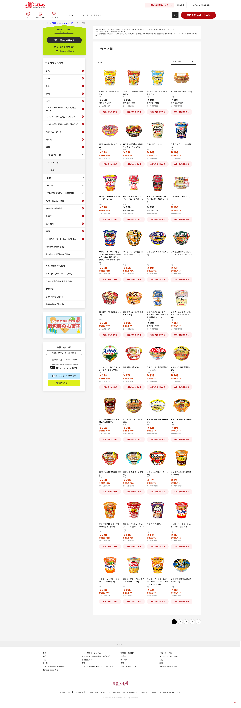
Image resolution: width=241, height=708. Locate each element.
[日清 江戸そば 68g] (158, 510)
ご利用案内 (78, 692)
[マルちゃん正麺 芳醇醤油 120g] (181, 353)
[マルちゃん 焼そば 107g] (181, 183)
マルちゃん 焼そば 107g (180, 196)
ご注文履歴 (180, 5)
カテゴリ (28, 17)
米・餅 (45, 663)
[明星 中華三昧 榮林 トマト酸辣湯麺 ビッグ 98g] (110, 510)
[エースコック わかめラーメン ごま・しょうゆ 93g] (110, 353)
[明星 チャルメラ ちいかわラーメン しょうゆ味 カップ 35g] (181, 298)
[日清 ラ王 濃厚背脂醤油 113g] (110, 458)
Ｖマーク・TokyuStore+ (168, 656)
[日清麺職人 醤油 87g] (134, 353)
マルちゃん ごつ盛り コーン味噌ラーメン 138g (133, 253)
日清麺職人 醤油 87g (131, 367)
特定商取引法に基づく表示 (170, 692)
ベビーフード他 (165, 653)
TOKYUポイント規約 (148, 692)
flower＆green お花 (50, 670)
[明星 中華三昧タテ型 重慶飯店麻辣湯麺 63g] (110, 406)
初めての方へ (64, 383)
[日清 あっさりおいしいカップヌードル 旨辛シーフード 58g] (134, 510)
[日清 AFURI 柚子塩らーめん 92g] (158, 406)
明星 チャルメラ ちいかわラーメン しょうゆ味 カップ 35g (181, 314)
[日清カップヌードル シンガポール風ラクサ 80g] (134, 565)
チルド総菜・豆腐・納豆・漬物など (96, 656)
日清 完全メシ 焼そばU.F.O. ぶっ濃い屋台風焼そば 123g (157, 199)
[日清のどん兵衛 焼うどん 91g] (158, 238)
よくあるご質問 (92, 692)
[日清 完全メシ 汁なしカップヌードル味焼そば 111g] (134, 183)
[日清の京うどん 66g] (158, 130)
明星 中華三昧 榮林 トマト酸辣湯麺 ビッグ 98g (109, 525)
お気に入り (54, 17)
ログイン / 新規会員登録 (201, 5)
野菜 (44, 653)
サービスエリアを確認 (65, 47)
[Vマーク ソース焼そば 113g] (181, 78)
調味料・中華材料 (127, 653)
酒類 (83, 663)
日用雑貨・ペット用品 (168, 666)
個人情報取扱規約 (130, 692)
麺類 (161, 663)
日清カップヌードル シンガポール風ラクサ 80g (133, 580)
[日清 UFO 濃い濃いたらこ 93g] (110, 130)
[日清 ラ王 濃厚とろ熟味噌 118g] (181, 406)
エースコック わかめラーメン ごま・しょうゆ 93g (109, 368)
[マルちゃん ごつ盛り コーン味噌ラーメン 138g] (134, 238)
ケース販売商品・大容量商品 (54, 666)
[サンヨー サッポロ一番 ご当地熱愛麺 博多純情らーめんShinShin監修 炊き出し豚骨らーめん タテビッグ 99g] (110, 238)
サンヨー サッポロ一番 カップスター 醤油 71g (181, 525)
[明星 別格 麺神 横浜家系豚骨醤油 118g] (181, 565)
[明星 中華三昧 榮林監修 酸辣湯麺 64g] (181, 458)
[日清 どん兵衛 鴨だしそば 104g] (110, 298)
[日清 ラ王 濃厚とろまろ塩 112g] (134, 458)
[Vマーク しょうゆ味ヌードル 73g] (134, 78)
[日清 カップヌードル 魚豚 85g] (181, 130)
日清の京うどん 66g (155, 144)
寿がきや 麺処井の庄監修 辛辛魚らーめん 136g (133, 145)
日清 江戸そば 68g (154, 524)
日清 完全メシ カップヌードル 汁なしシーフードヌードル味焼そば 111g (157, 314)
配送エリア (105, 692)
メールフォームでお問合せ (66, 376)
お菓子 (123, 656)
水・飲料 (124, 659)
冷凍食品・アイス (89, 659)
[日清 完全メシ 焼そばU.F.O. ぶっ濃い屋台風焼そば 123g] (158, 183)
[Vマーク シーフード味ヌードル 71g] (158, 78)
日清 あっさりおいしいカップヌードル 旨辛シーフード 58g (133, 526)
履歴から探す (40, 17)
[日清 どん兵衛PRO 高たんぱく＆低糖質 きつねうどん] (181, 238)
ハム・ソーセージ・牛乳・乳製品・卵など (98, 666)
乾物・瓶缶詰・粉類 (128, 666)
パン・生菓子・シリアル (91, 653)
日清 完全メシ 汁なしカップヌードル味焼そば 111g (133, 197)
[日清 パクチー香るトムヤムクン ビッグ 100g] (110, 183)
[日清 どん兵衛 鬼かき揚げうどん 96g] (134, 298)
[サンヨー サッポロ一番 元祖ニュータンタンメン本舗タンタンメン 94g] (158, 565)
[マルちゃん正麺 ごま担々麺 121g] (134, 406)
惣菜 (122, 663)
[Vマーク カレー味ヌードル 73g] (110, 78)
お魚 (44, 659)
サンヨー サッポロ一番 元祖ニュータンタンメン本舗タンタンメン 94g (157, 581)
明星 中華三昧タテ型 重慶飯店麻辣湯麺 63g (109, 420)
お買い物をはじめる (201, 15)
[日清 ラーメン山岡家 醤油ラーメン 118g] (158, 353)
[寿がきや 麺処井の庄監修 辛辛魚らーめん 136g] (134, 130)
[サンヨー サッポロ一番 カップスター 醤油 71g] (181, 510)
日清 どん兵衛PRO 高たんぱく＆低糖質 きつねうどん (181, 253)
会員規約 (116, 692)
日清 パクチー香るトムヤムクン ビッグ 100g (110, 197)
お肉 (161, 659)
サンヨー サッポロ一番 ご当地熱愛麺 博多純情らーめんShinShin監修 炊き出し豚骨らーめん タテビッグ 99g (110, 256)
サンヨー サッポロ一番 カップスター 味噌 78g (109, 580)
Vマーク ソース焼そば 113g (181, 91)
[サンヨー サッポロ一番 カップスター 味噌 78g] (110, 565)
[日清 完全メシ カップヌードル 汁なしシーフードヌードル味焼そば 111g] (158, 298)
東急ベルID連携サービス (159, 5)
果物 (44, 656)
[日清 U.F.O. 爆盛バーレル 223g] (158, 458)
